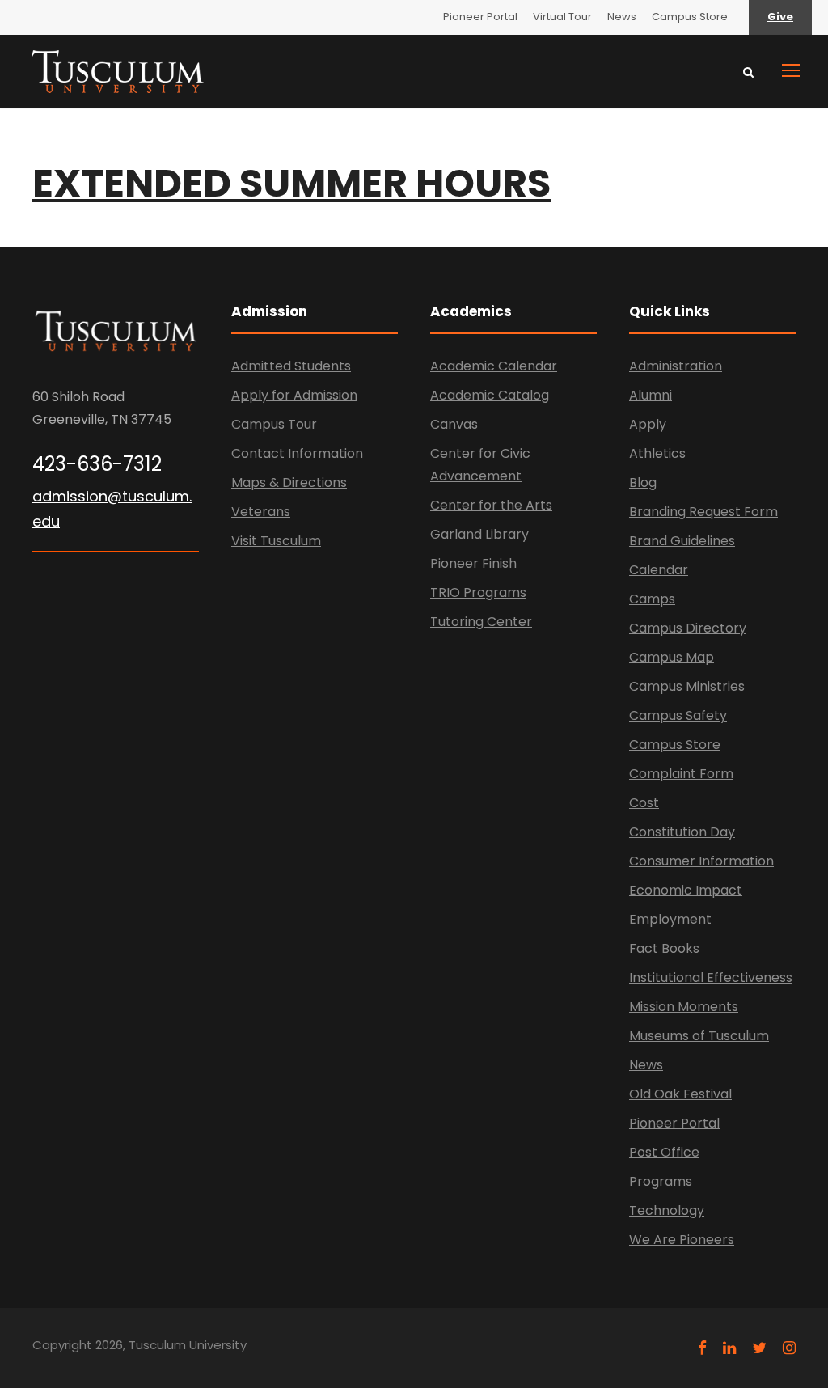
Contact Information (297, 453)
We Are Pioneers (681, 1239)
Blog (643, 482)
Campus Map (671, 657)
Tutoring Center (481, 621)
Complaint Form (681, 773)
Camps (652, 599)
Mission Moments (683, 1006)
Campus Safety (678, 715)
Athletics (657, 453)
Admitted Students (291, 366)
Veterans (260, 511)
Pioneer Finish (473, 563)
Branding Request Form (703, 511)
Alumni (650, 395)
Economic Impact (685, 890)
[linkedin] (729, 1348)
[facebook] (702, 1348)
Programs (660, 1181)
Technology (666, 1210)
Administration (675, 366)
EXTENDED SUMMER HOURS (291, 183)
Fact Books (664, 948)
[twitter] (759, 1348)
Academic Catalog (489, 395)
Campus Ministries (687, 686)
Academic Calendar (493, 366)
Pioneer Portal (480, 16)
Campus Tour (274, 424)
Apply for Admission (294, 395)
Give (780, 16)
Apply (647, 424)
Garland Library (479, 534)
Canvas (454, 424)
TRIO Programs (478, 592)
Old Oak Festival (680, 1094)
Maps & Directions (289, 482)
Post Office (664, 1152)
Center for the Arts (491, 505)
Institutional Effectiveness (710, 977)
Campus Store (690, 16)
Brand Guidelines (682, 540)
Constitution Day (682, 832)
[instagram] (789, 1348)
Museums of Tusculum (699, 1035)
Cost (644, 802)
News (621, 16)
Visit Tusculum (276, 540)
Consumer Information (701, 861)
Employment (670, 919)
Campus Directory (687, 628)
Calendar (658, 570)
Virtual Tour (562, 16)
